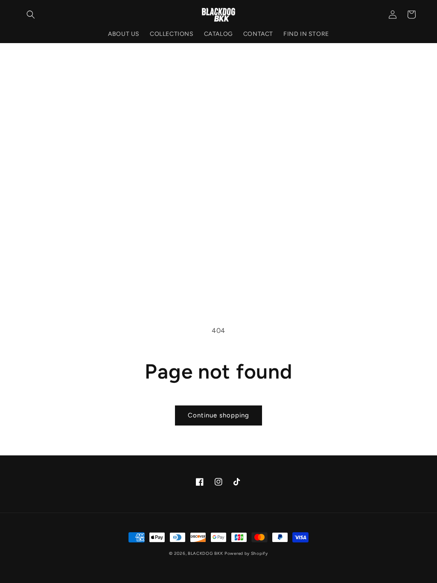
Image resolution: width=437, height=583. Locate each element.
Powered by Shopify (246, 553)
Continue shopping (218, 415)
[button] (30, 14)
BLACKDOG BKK (205, 553)
